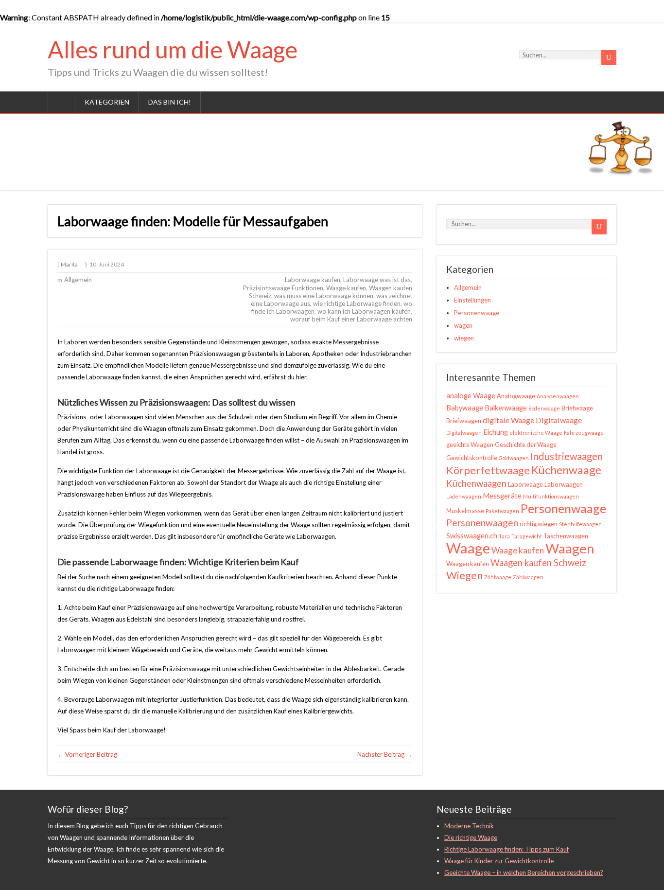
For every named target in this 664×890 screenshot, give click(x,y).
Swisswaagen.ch (471, 536)
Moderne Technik (469, 826)
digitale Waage (508, 420)
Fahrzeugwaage (584, 432)
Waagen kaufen (467, 564)
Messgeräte (502, 496)
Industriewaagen (566, 456)
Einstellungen (472, 300)
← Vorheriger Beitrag (87, 754)
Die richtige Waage (470, 837)
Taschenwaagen (565, 536)
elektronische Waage (535, 432)
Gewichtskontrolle (471, 458)
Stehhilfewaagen (580, 524)
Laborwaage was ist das (377, 280)
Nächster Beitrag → (384, 754)
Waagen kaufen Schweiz (538, 562)
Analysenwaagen (558, 396)
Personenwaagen (482, 522)
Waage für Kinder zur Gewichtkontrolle (499, 861)
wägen (463, 325)
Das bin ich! (169, 102)
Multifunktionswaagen (551, 496)
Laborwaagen (563, 484)
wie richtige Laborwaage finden (357, 303)
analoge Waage (470, 396)
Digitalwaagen (464, 432)
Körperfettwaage (488, 470)
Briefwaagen (463, 421)
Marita (69, 264)
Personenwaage (476, 313)
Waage (468, 547)
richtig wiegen (539, 524)
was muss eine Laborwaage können (323, 296)
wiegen (464, 338)
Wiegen (464, 575)
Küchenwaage (566, 470)
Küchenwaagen (476, 483)
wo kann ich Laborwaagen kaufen (364, 311)
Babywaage (464, 408)
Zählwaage (497, 577)
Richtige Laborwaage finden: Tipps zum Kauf (506, 849)
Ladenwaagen (463, 496)
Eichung (495, 432)
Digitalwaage (559, 420)
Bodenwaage (544, 408)
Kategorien (107, 102)
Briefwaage (577, 408)
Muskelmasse (465, 511)
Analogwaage (516, 396)
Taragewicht (526, 536)
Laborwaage (525, 484)
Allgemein (78, 280)
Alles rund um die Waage (172, 49)
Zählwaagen (528, 577)
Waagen (569, 548)
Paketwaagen (502, 511)
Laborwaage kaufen (312, 280)
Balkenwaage (506, 408)
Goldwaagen (514, 458)
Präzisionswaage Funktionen (283, 288)
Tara (504, 536)
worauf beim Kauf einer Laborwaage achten (351, 319)
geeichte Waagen (469, 444)
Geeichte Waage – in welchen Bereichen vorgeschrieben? (523, 872)
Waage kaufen (346, 288)
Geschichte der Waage (526, 444)
